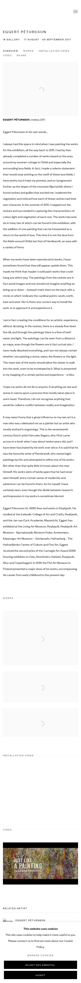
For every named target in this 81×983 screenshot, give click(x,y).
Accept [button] (40, 975)
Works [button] (28, 50)
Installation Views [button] (54, 50)
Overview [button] (10, 50)
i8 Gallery (11, 12)
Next (65, 790)
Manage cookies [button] (40, 955)
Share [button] (21, 55)
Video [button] (7, 55)
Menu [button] (75, 12)
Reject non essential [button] (40, 965)
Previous (15, 790)
